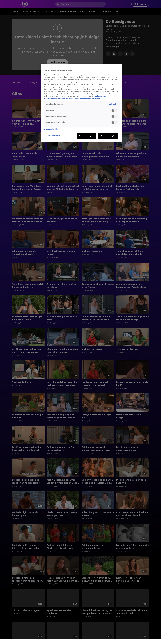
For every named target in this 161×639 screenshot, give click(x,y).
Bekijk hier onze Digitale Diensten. (87, 98)
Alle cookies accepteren (108, 136)
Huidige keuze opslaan (87, 136)
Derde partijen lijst (51, 129)
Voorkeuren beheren (53, 135)
